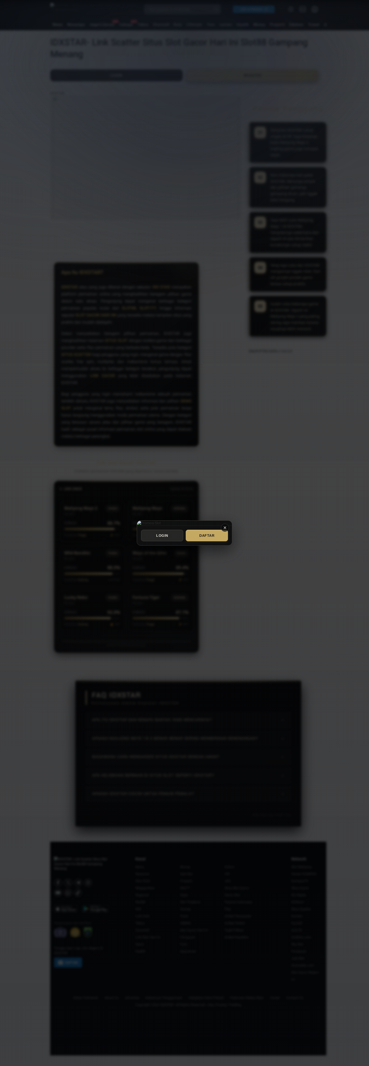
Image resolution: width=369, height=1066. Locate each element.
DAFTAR (206, 536)
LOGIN (162, 536)
